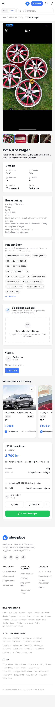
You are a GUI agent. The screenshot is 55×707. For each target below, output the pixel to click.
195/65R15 (7, 638)
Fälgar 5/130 (7, 678)
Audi (4, 613)
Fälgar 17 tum (33, 664)
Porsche (23, 619)
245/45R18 (17, 645)
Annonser (13, 18)
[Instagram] (11, 557)
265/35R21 (17, 652)
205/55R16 (17, 638)
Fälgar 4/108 (32, 671)
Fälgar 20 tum (20, 668)
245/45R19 (38, 645)
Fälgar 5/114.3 (31, 675)
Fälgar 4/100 (20, 671)
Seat (44, 619)
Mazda (36, 616)
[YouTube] (17, 557)
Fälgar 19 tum (8, 668)
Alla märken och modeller (13, 626)
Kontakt (41, 587)
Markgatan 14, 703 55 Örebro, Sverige (25, 483)
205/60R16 (27, 638)
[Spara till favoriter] (32, 389)
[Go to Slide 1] (9, 138)
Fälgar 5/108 (7, 675)
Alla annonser (8, 576)
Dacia (36, 613)
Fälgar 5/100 (44, 671)
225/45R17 (7, 642)
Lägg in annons (9, 580)
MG (42, 616)
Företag (24, 578)
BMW (10, 613)
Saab (38, 619)
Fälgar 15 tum (8, 664)
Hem (4, 18)
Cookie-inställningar (43, 581)
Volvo (37, 623)
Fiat (42, 613)
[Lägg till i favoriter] (47, 504)
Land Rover (27, 616)
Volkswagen (28, 623)
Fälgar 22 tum (8, 671)
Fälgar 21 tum (33, 668)
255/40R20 (28, 649)
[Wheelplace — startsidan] (27, 4)
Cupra (29, 613)
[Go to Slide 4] (45, 138)
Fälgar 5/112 (19, 675)
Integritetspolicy (45, 576)
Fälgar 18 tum (45, 664)
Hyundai (13, 616)
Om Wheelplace (9, 571)
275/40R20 (39, 649)
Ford (47, 613)
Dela (16, 504)
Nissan (48, 616)
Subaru (12, 623)
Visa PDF (35, 504)
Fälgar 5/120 (43, 675)
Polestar (14, 619)
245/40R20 (17, 649)
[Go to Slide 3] (33, 138)
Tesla (19, 623)
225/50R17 (27, 642)
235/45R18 (7, 645)
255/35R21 (7, 652)
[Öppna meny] (3, 3)
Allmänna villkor (44, 571)
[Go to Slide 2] (21, 138)
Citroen (22, 613)
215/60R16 (37, 638)
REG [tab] (5, 11)
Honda (5, 616)
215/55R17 (17, 642)
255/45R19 (7, 649)
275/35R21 (27, 652)
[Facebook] (5, 557)
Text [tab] (12, 11)
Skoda (5, 623)
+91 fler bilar (10, 296)
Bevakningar (8, 585)
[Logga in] (52, 3)
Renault (31, 619)
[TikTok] (23, 557)
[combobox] (36, 11)
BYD (15, 613)
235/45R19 (28, 645)
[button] (46, 3)
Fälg (21, 18)
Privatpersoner (27, 573)
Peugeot (6, 619)
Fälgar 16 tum (20, 664)
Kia (19, 616)
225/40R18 (37, 642)
